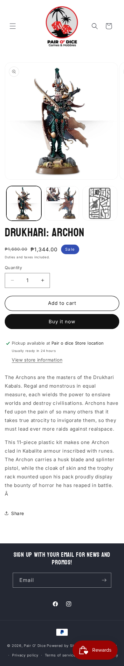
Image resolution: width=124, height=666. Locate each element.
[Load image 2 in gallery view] (62, 203)
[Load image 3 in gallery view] (99, 203)
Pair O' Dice (34, 645)
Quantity (13, 267)
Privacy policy (25, 655)
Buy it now (62, 322)
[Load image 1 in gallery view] (23, 203)
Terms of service (60, 655)
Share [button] (17, 513)
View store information (37, 359)
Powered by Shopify (66, 645)
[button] (13, 26)
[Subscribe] (104, 580)
